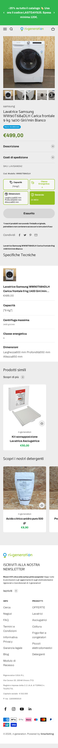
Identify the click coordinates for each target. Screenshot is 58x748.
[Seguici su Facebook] (5, 709)
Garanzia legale (12, 648)
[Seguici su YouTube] (22, 709)
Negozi (7, 613)
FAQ (6, 620)
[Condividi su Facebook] (19, 235)
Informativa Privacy (10, 639)
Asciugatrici (39, 620)
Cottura (37, 626)
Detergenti (38, 654)
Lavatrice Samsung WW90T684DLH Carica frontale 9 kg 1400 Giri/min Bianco (26, 289)
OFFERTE (38, 607)
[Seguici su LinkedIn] (30, 709)
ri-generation (24, 432)
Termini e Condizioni (10, 628)
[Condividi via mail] (36, 235)
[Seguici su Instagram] (13, 709)
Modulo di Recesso (9, 663)
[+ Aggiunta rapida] (42, 423)
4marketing (47, 734)
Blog (6, 654)
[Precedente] (3, 13)
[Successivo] (54, 13)
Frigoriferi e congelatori (39, 635)
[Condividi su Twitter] (25, 235)
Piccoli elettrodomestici (42, 646)
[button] (8, 95)
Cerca (6, 607)
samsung (9, 106)
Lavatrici (37, 613)
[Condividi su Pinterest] (30, 235)
